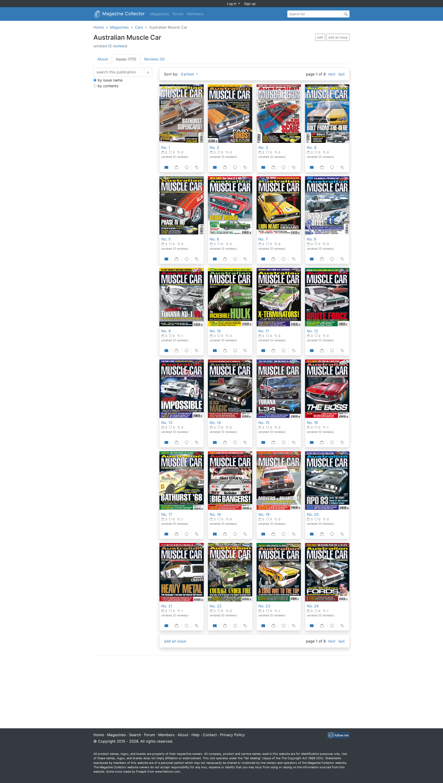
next (331, 74)
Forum (178, 14)
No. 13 (166, 422)
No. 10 (215, 331)
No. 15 (263, 422)
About (183, 734)
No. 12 (312, 331)
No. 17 (166, 514)
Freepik (141, 771)
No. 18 (215, 514)
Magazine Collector (123, 13)
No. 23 (264, 606)
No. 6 (214, 239)
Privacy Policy (232, 734)
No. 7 (263, 239)
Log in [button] (232, 4)
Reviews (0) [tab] (154, 59)
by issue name (110, 80)
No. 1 (165, 147)
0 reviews (117, 46)
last (341, 74)
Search (135, 734)
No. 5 (166, 239)
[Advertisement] (221, 692)
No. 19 (263, 514)
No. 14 (215, 422)
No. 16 (312, 422)
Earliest (188, 74)
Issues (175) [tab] (126, 59)
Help (196, 734)
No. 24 (313, 606)
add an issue (337, 37)
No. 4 (311, 147)
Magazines (159, 14)
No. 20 (313, 514)
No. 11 (263, 331)
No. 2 (214, 147)
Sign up (250, 4)
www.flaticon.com (167, 771)
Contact (210, 734)
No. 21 (166, 606)
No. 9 (166, 331)
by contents (108, 86)
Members (195, 14)
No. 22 (216, 606)
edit (320, 37)
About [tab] (102, 59)
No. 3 (263, 147)
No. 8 (311, 239)
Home (98, 27)
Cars (139, 27)
